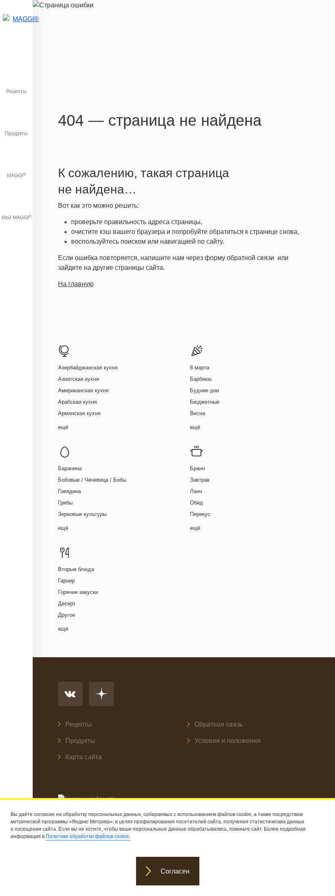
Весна (197, 413)
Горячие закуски (78, 592)
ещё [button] (63, 427)
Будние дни (204, 390)
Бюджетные (204, 402)
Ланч (196, 491)
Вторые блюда (76, 569)
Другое (66, 615)
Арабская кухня (77, 402)
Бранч (197, 468)
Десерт (67, 603)
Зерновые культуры (82, 514)
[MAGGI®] (16, 26)
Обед (196, 503)
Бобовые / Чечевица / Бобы (92, 480)
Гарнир (66, 581)
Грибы (65, 503)
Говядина (69, 491)
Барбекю (201, 379)
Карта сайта (83, 757)
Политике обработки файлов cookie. (88, 836)
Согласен (175, 871)
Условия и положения (227, 740)
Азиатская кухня (78, 379)
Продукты (16, 133)
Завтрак (200, 480)
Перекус (200, 514)
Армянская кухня (79, 413)
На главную (76, 283)
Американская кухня (83, 390)
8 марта (199, 368)
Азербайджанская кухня (88, 368)
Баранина (70, 468)
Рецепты (16, 91)
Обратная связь (218, 724)
